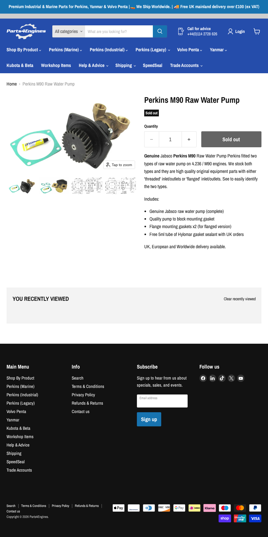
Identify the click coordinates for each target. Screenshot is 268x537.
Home (12, 84)
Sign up (149, 419)
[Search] (160, 31)
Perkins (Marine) (64, 49)
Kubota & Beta (20, 65)
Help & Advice (92, 65)
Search (77, 378)
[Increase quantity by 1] (189, 139)
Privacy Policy (83, 395)
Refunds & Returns (87, 403)
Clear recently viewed (240, 299)
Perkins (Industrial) (108, 49)
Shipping (124, 65)
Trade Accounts (185, 65)
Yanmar (217, 49)
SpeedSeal (152, 65)
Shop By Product (23, 49)
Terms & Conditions (88, 386)
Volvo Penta (188, 49)
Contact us (81, 411)
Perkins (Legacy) (151, 49)
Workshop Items (56, 65)
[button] (22, 186)
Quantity (151, 126)
